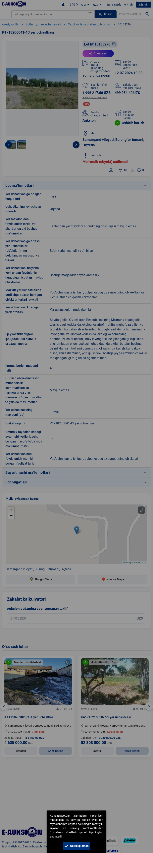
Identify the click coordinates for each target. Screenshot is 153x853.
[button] (76, 846)
